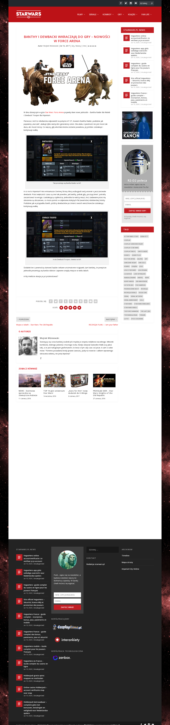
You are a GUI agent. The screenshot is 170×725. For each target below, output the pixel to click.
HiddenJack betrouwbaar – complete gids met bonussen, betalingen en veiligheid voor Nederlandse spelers (36, 707)
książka (134, 266)
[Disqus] (67, 440)
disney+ (127, 255)
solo (142, 300)
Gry (120, 14)
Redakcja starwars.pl (95, 564)
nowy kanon (129, 281)
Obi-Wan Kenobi (141, 281)
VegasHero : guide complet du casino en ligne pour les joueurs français (140, 66)
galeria (140, 259)
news (147, 278)
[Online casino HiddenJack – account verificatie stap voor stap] (19, 689)
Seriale (92, 14)
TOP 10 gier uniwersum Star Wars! (54, 392)
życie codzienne (137, 319)
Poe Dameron (140, 285)
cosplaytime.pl (130, 251)
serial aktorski (136, 296)
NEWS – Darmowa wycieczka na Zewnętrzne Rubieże (28, 393)
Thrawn (142, 315)
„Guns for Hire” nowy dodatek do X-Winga (78, 392)
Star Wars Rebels (130, 307)
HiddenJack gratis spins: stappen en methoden (34, 676)
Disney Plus (136, 255)
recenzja (144, 289)
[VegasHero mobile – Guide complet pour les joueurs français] (19, 648)
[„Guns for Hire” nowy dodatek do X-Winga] (79, 380)
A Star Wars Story (131, 236)
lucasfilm (128, 274)
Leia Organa (142, 270)
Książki (131, 14)
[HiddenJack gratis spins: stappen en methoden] (19, 677)
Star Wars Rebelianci (142, 304)
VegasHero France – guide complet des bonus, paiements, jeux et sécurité (35, 634)
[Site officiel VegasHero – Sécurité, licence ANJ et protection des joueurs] (126, 80)
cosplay (127, 240)
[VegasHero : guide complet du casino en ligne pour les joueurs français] (126, 65)
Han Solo (142, 263)
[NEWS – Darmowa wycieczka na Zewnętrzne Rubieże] (30, 380)
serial (126, 296)
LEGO (141, 266)
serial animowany (131, 300)
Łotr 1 (126, 319)
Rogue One (143, 292)
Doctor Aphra (129, 259)
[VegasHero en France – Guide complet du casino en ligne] (19, 663)
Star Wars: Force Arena (54, 112)
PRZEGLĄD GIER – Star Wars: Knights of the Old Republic (103, 393)
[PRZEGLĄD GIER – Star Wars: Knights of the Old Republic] (104, 380)
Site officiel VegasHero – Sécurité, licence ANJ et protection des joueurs (140, 81)
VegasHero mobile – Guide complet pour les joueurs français (35, 649)
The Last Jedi (145, 311)
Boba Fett (144, 236)
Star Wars (128, 304)
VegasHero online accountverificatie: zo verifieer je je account (140, 38)
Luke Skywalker (139, 274)
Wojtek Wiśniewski (50, 46)
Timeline (125, 555)
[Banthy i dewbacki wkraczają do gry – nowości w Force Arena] (67, 80)
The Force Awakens (131, 311)
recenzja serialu (130, 292)
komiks (127, 266)
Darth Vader (142, 251)
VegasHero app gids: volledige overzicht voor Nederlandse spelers (140, 51)
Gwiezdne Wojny (130, 263)
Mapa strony (127, 562)
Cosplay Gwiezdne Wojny (133, 244)
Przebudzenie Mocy (131, 289)
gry (146, 259)
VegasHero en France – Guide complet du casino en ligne (36, 664)
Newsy (78, 46)
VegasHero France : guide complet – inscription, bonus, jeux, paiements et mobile (139, 97)
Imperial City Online (130, 569)
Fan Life (145, 14)
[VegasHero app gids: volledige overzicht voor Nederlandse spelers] (126, 50)
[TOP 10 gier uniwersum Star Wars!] (54, 380)
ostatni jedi (128, 285)
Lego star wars (130, 270)
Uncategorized (146, 43)
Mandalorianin (130, 278)
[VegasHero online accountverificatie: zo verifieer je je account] (126, 38)
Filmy (80, 14)
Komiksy (107, 14)
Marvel (140, 278)
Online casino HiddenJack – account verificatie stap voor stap (35, 690)
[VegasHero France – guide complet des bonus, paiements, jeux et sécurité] (19, 633)
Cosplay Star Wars (131, 248)
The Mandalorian (130, 315)
